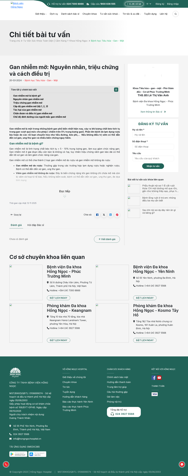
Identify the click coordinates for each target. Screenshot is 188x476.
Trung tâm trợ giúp (117, 387)
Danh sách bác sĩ (70, 13)
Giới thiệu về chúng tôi (74, 377)
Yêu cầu (136, 153)
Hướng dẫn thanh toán (119, 382)
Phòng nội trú (114, 401)
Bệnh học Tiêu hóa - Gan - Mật (41, 80)
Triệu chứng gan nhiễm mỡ (27, 102)
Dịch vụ (54, 13)
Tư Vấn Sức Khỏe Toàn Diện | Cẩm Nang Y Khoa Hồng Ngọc (55, 40)
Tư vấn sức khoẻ (109, 13)
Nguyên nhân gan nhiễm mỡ (28, 99)
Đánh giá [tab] (16, 225)
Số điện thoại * (140, 141)
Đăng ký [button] (160, 3)
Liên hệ (163, 13)
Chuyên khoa (90, 13)
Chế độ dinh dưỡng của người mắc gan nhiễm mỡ (39, 116)
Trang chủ (14, 40)
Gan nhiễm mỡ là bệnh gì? (27, 95)
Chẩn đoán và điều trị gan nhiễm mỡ (32, 113)
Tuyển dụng (150, 13)
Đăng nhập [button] (173, 3)
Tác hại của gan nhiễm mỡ (27, 109)
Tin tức (66, 387)
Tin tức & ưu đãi (131, 13)
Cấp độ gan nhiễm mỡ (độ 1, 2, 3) (30, 106)
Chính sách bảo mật (117, 377)
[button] (116, 90)
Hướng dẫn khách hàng (74, 396)
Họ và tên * (138, 129)
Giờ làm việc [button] (113, 396)
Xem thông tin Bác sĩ (152, 111)
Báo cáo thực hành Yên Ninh (77, 401)
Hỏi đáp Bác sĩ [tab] (35, 225)
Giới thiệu (40, 13)
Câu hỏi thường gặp (117, 392)
